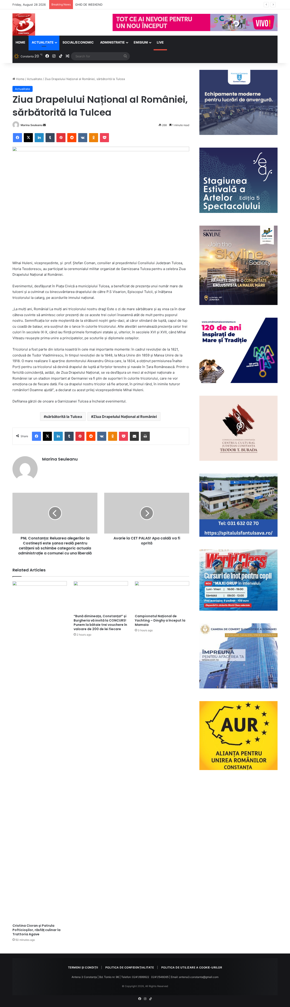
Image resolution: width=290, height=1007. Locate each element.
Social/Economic (78, 42)
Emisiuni (141, 42)
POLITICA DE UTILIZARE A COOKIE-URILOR (191, 967)
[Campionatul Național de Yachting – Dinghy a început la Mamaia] (162, 596)
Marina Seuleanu (31, 125)
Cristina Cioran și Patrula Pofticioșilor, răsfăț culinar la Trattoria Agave (36, 929)
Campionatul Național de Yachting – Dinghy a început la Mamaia (160, 620)
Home (20, 42)
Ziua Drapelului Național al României (125, 416)
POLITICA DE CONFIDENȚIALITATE (129, 967)
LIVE (160, 42)
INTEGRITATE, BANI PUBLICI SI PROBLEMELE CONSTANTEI (116, 4)
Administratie (112, 42)
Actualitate (43, 42)
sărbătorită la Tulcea (64, 416)
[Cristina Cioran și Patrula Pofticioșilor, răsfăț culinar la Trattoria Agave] (39, 751)
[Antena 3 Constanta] (23, 24)
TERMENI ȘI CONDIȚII (83, 967)
